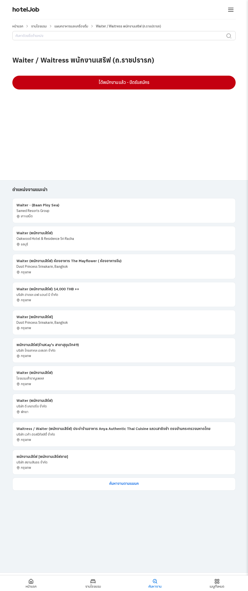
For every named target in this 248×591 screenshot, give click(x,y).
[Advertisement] (124, 128)
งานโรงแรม (39, 26)
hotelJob (25, 9)
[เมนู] (231, 10)
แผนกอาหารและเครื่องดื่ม (71, 26)
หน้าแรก (17, 26)
